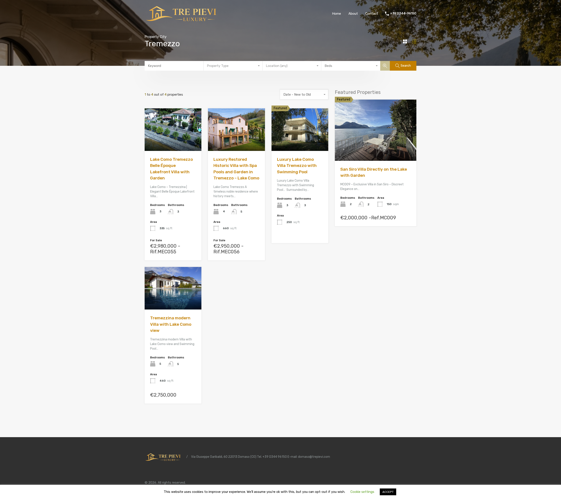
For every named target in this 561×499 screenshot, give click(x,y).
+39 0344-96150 (403, 13)
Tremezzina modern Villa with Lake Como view (170, 324)
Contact (371, 14)
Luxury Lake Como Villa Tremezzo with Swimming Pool (297, 165)
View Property (173, 142)
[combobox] (233, 66)
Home (336, 14)
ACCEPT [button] (388, 492)
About (353, 14)
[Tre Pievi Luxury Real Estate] (183, 21)
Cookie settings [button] (362, 492)
